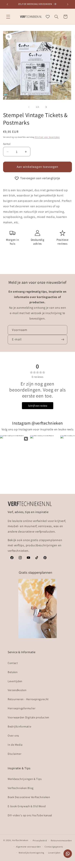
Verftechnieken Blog (20, 788)
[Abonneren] (62, 339)
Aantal (7, 144)
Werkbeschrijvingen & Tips (25, 779)
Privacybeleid (40, 840)
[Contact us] (67, 853)
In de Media (15, 744)
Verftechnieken (20, 840)
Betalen (13, 672)
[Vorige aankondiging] (7, 4)
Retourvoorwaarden (61, 840)
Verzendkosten (17, 690)
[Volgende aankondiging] (67, 4)
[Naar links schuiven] (29, 107)
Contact (13, 663)
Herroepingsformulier (22, 708)
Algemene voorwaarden (28, 846)
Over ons (13, 735)
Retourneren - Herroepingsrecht (28, 699)
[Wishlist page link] (48, 17)
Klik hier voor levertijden (47, 137)
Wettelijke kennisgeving (31, 852)
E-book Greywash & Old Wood (27, 806)
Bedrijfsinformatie (19, 726)
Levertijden (15, 681)
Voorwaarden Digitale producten (28, 717)
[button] (8, 16)
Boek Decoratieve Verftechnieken (29, 797)
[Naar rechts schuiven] (46, 107)
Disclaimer (14, 754)
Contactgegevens (54, 846)
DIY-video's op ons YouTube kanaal (30, 815)
